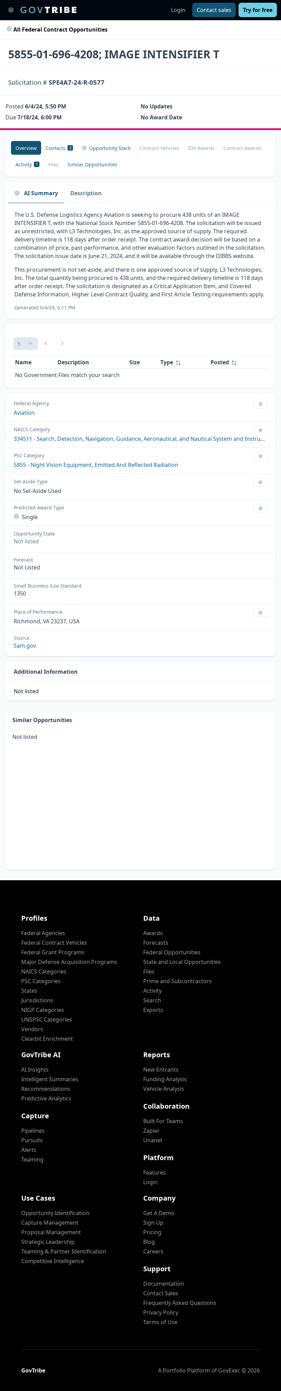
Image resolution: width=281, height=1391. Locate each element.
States (29, 990)
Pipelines (33, 1130)
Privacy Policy (160, 1312)
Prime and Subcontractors (177, 981)
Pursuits (32, 1140)
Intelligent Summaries (49, 1079)
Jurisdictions (37, 1000)
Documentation (163, 1283)
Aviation (24, 412)
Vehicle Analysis (163, 1089)
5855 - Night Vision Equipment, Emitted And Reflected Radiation (96, 465)
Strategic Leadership (48, 1242)
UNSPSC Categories (46, 1019)
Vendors (32, 1029)
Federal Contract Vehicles (54, 942)
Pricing (152, 1232)
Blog (149, 1242)
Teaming (32, 1159)
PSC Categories (41, 981)
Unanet (152, 1140)
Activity (152, 990)
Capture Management (49, 1222)
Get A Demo (158, 1213)
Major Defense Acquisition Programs (69, 962)
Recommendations (45, 1089)
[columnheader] (182, 362)
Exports (153, 1010)
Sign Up (153, 1222)
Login (178, 10)
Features (154, 1172)
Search (152, 1000)
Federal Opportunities (171, 952)
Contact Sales (160, 1293)
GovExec (229, 1370)
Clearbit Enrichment (47, 1038)
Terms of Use (160, 1322)
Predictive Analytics (46, 1098)
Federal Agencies (43, 933)
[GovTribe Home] (48, 10)
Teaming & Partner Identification (63, 1251)
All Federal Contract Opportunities (60, 29)
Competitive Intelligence (52, 1261)
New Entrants (161, 1069)
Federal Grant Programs (52, 952)
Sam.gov (25, 645)
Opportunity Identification (55, 1213)
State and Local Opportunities (182, 962)
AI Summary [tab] (41, 193)
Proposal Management (51, 1232)
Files (149, 971)
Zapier (151, 1130)
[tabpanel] (140, 261)
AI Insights (35, 1069)
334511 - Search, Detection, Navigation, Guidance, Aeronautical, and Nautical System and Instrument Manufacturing (140, 439)
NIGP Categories (42, 1010)
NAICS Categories (43, 971)
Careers (153, 1251)
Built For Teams (163, 1121)
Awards (153, 933)
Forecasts (155, 942)
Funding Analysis (165, 1079)
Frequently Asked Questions (179, 1303)
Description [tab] (86, 193)
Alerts (28, 1150)
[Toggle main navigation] (11, 9)
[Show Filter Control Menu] (260, 404)
